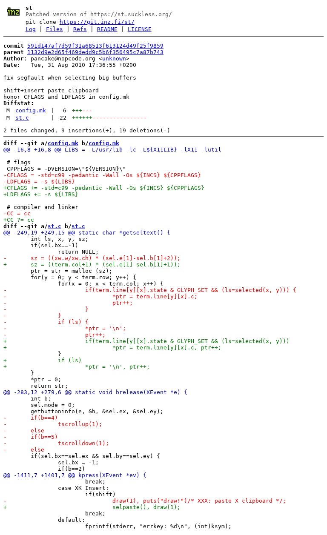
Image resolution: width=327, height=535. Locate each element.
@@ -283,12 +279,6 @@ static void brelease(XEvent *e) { (95, 392)
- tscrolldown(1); (56, 443)
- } (46, 309)
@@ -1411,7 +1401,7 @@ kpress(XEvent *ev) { (74, 475)
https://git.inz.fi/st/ (97, 22)
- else (23, 430)
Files (54, 29)
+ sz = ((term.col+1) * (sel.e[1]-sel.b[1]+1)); (92, 264)
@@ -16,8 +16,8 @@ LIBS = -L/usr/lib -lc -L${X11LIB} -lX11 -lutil (112, 149)
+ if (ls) (42, 360)
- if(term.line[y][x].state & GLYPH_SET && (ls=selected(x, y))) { (149, 290)
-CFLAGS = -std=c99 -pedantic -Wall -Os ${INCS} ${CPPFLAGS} (102, 175)
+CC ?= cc (18, 220)
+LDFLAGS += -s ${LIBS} (40, 194)
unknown (114, 58)
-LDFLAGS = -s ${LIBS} (39, 181)
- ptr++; (68, 303)
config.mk (30, 110)
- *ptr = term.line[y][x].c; (100, 296)
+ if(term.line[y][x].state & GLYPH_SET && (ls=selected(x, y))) (146, 341)
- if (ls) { (46, 322)
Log (31, 29)
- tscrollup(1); (52, 424)
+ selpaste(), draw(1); (92, 507)
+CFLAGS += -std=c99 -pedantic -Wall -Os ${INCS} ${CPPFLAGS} (103, 188)
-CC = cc (17, 213)
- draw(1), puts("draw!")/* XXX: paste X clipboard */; (144, 501)
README (107, 29)
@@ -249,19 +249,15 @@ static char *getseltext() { (86, 232)
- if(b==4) (30, 418)
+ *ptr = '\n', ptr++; (76, 366)
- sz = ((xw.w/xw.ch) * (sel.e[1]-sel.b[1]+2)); (92, 258)
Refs (80, 29)
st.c (22, 117)
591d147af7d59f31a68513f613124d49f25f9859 (95, 46)
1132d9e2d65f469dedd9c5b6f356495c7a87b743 (95, 52)
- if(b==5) (30, 437)
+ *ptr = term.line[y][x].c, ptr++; (112, 347)
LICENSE (140, 29)
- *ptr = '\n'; (64, 328)
